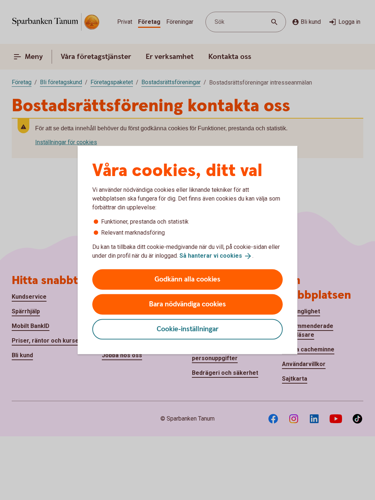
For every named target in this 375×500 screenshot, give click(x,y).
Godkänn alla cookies (187, 279)
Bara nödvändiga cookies (187, 304)
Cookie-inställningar (188, 328)
